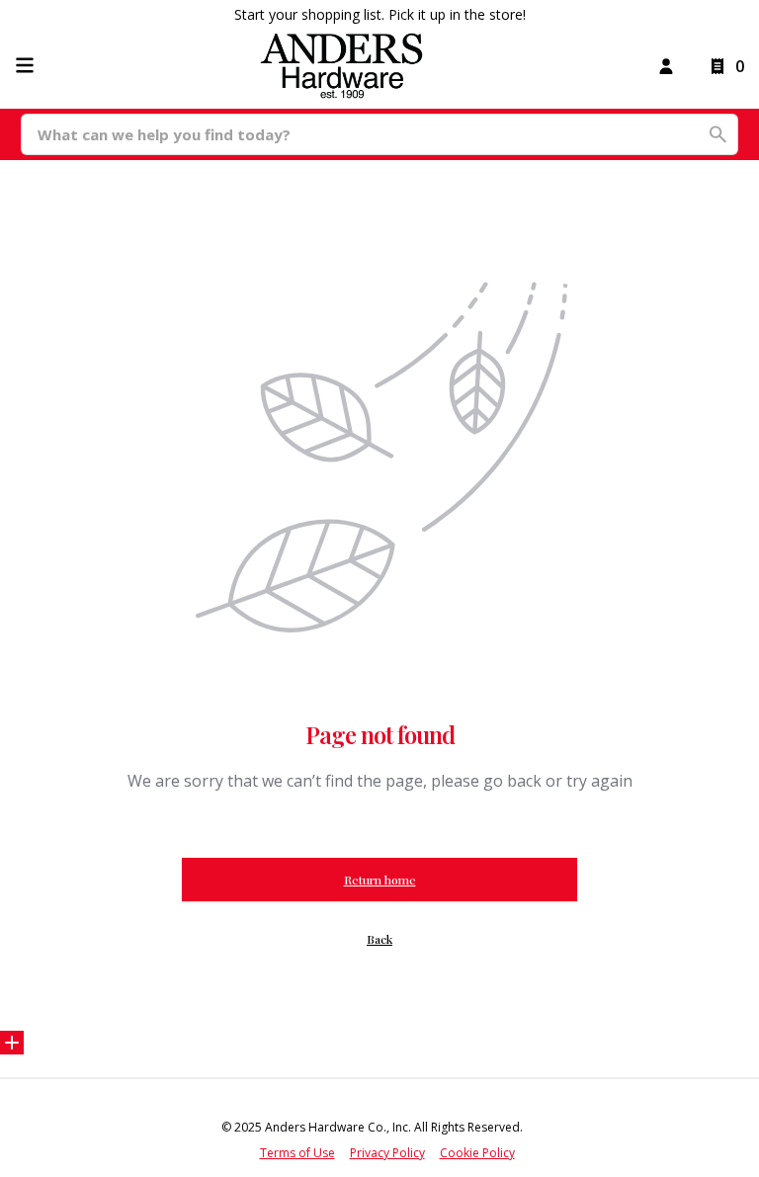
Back (379, 939)
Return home (380, 879)
